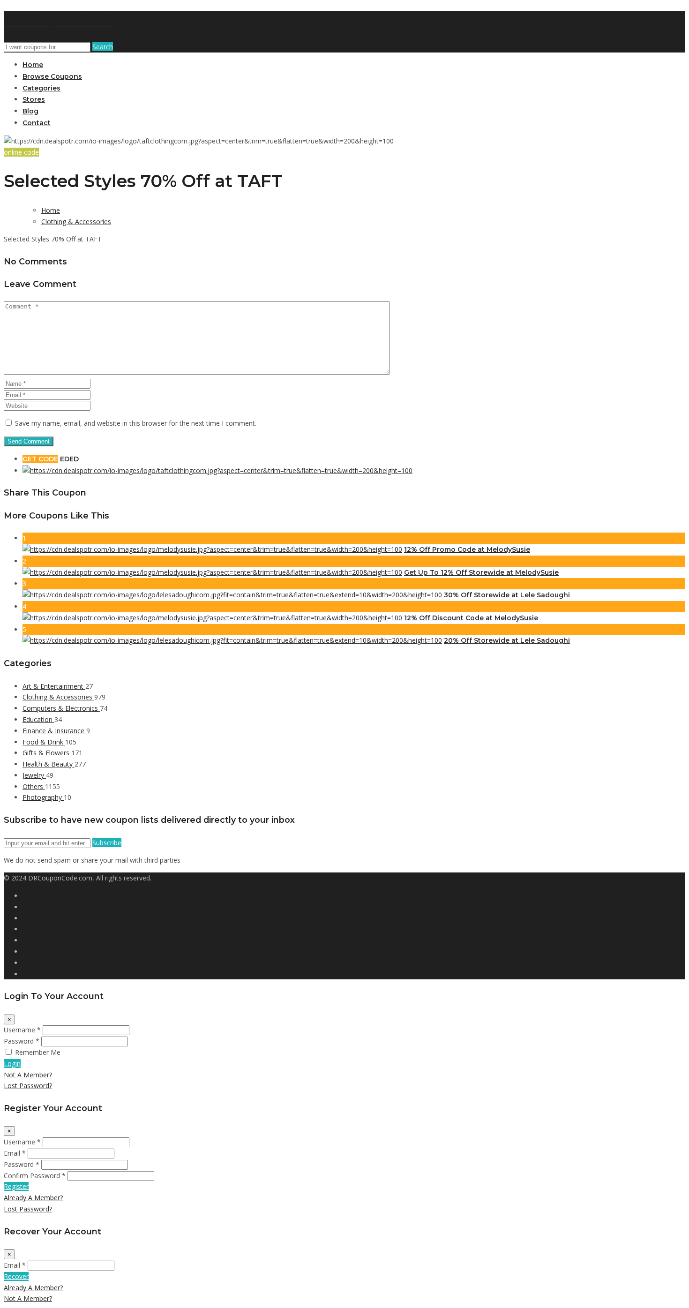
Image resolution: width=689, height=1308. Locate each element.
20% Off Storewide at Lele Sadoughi (507, 640)
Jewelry (34, 775)
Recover (16, 1276)
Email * (15, 1153)
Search (102, 46)
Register (16, 1186)
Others (33, 786)
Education (38, 719)
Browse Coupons (52, 76)
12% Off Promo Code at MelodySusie (467, 549)
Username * (22, 1029)
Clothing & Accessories (76, 221)
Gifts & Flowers (46, 752)
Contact (36, 123)
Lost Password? (28, 1085)
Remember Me (37, 1052)
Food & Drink (43, 741)
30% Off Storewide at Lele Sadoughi (507, 595)
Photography (43, 797)
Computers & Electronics (61, 708)
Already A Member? (33, 1197)
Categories (41, 88)
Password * (21, 1041)
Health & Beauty (48, 763)
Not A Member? (28, 1074)
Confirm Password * (35, 1175)
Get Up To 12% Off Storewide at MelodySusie (481, 572)
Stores (33, 99)
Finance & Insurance (54, 730)
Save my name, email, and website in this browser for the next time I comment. (135, 423)
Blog (30, 111)
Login (12, 1063)
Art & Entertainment (53, 686)
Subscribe (106, 842)
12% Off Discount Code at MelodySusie (471, 618)
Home (32, 64)
